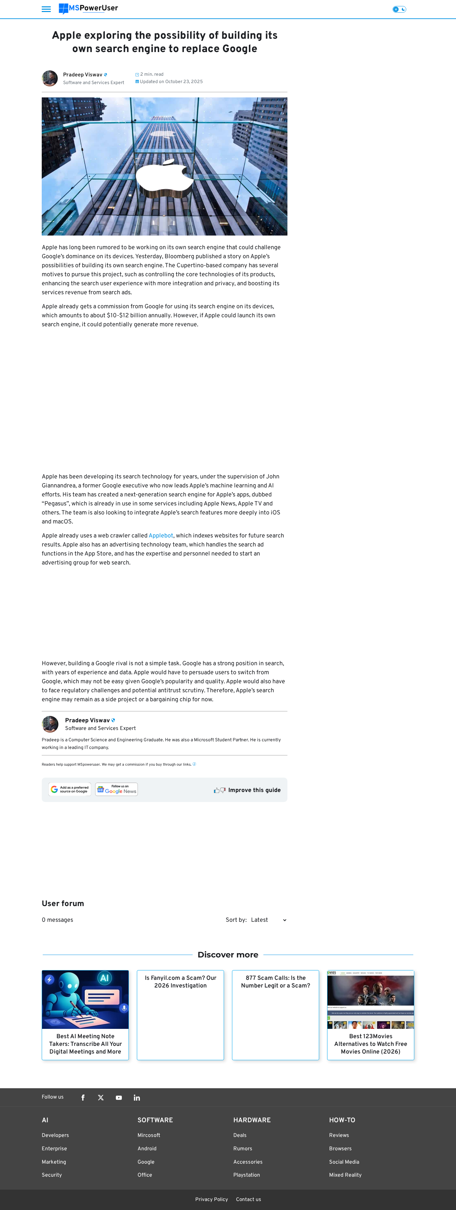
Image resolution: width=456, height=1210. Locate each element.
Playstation (246, 1175)
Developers (55, 1135)
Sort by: (236, 920)
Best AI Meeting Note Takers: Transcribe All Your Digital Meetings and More (85, 1044)
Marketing (54, 1162)
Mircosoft (149, 1135)
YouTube (119, 1098)
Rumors (242, 1149)
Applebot (161, 536)
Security (52, 1175)
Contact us (248, 1200)
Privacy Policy (211, 1200)
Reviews (339, 1135)
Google (146, 1162)
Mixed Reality (345, 1175)
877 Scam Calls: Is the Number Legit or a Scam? (275, 982)
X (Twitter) (101, 1098)
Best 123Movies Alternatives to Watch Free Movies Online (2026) (370, 1044)
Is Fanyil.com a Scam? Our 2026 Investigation (180, 982)
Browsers (340, 1149)
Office (145, 1175)
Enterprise (54, 1149)
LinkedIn (137, 1098)
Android (147, 1149)
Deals (240, 1135)
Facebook (83, 1098)
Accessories (248, 1162)
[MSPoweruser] (88, 9)
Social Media (344, 1162)
